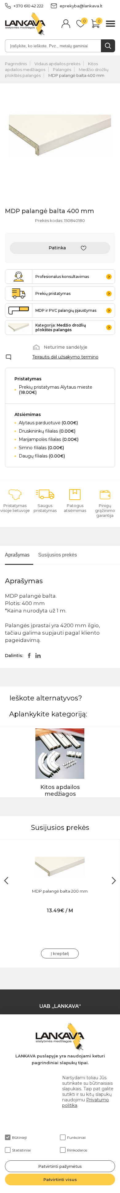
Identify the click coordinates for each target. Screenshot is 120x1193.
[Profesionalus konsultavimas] (18, 276)
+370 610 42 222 (28, 5)
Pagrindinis (16, 63)
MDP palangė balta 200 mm (60, 891)
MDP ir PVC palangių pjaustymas (65, 310)
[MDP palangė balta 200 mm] (60, 867)
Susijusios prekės (57, 554)
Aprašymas (17, 554)
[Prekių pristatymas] (18, 293)
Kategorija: (60, 327)
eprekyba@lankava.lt (81, 5)
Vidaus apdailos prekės (57, 63)
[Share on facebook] (29, 655)
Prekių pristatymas (52, 293)
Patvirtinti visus (60, 1179)
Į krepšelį (60, 953)
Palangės (62, 69)
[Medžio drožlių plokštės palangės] (18, 327)
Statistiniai (21, 1150)
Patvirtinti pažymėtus (60, 1166)
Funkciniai (76, 1137)
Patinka (57, 248)
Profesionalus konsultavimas (62, 276)
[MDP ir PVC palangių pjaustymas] (18, 310)
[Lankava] (25, 24)
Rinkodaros (77, 1150)
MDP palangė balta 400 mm (76, 75)
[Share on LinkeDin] (38, 655)
